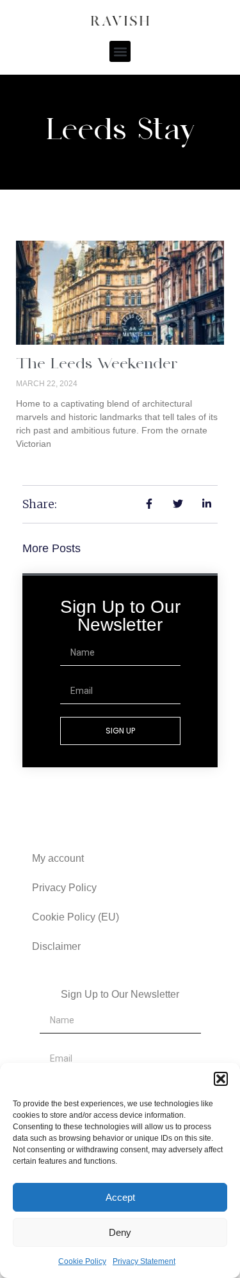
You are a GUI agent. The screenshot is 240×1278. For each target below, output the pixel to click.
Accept (120, 1197)
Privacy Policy (64, 887)
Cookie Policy (82, 1261)
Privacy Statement (144, 1261)
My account (58, 858)
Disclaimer (56, 946)
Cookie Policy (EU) (75, 917)
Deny (120, 1232)
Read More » (42, 465)
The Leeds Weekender (97, 365)
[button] (220, 1078)
